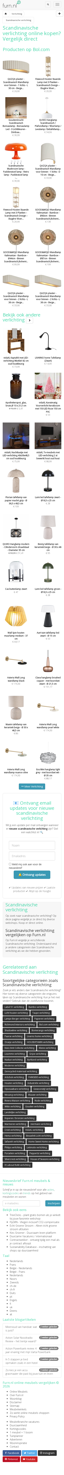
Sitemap (14, 1405)
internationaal (44, 1236)
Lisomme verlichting (15, 1053)
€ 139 (48, 215)
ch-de (13, 1286)
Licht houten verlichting (16, 1012)
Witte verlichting (13, 1106)
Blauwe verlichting (37, 1094)
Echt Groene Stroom (21, 1225)
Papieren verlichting (44, 1018)
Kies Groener (17, 1232)
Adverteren (16, 1439)
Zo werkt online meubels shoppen (29, 1413)
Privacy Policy (17, 1416)
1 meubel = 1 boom (21, 1432)
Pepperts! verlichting (40, 1153)
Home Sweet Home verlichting (43, 1141)
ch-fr (12, 1289)
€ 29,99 (48, 85)
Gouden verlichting (34, 1106)
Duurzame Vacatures (22, 1236)
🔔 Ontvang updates (32, 875)
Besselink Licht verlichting (39, 1135)
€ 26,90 (16, 85)
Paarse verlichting (13, 1036)
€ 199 (48, 258)
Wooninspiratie (18, 1443)
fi (10, 1303)
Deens (13, 1310)
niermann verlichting (41, 1124)
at (11, 1314)
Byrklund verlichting (37, 1059)
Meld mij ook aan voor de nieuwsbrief (25, 866)
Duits (13, 1293)
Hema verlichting (13, 1135)
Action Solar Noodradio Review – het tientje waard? (31, 1339)
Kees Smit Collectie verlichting (19, 1047)
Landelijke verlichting (15, 1112)
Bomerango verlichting (43, 1030)
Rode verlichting (43, 1100)
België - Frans (17, 1271)
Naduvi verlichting (14, 1059)
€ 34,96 (48, 126)
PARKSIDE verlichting (38, 1077)
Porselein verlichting (15, 1153)
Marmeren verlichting (15, 1124)
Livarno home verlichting (39, 1036)
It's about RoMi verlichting (17, 1164)
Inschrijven (54, 1203)
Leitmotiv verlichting (37, 1147)
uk (11, 1307)
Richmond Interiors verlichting (20, 1024)
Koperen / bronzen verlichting (19, 1118)
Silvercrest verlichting (15, 1159)
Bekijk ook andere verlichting (21, 317)
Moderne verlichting (15, 1065)
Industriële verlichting (38, 1083)
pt (11, 1296)
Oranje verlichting (13, 1042)
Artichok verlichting (14, 1077)
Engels (13, 1300)
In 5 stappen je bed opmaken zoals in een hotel (31, 1361)
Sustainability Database (23, 1247)
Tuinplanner (16, 1436)
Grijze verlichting (37, 1053)
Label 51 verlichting (14, 1007)
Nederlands (16, 1261)
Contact (14, 1446)
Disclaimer (16, 1402)
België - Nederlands (21, 1268)
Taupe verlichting (41, 1012)
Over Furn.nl (16, 1395)
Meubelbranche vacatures (24, 1421)
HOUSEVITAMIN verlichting (40, 1042)
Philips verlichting (13, 1147)
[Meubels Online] (5, 14)
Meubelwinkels (18, 1409)
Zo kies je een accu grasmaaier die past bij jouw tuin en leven (31, 1371)
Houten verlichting (14, 1083)
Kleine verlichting (47, 1047)
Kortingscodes (18, 1428)
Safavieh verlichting (14, 1141)
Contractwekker (19, 1239)
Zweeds (14, 1282)
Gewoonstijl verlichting (44, 1088)
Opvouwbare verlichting (17, 1088)
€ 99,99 (16, 258)
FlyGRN (14, 1222)
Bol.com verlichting (48, 1024)
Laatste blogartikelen (19, 1319)
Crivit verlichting (13, 1129)
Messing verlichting (14, 1094)
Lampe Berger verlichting (17, 1018)
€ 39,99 (16, 127)
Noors (13, 1278)
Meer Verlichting (33, 786)
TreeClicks (15, 1215)
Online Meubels (19, 1391)
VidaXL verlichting (34, 1129)
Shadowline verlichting (16, 1030)
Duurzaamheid (18, 1425)
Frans (13, 1264)
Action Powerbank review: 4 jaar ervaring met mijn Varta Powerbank (31, 1350)
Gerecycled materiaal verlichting (21, 1071)
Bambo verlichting (38, 1007)
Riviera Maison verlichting (17, 1100)
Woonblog (16, 1398)
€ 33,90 (48, 171)
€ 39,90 (16, 173)
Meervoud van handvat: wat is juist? (31, 1328)
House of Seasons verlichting (44, 1159)
